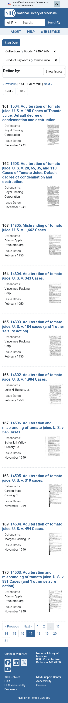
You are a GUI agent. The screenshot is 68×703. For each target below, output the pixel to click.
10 (24, 91)
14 (6, 633)
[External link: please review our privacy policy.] (8, 662)
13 (58, 626)
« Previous (9, 84)
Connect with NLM (16, 653)
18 (38, 633)
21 (6, 641)
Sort (8, 91)
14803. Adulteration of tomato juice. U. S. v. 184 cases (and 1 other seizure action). (33, 326)
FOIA (7, 681)
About (16, 31)
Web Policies (12, 677)
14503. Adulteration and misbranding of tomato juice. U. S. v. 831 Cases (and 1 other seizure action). (33, 579)
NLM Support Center (48, 677)
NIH (28, 697)
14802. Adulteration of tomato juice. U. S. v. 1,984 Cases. (32, 377)
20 (55, 633)
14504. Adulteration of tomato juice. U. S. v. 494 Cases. (32, 526)
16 (22, 633)
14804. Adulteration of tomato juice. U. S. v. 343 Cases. (32, 275)
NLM (20, 697)
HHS (35, 697)
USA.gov (45, 697)
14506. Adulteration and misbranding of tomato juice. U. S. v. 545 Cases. (33, 427)
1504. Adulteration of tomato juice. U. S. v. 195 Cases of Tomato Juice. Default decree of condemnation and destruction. (32, 113)
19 (47, 633)
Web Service (50, 31)
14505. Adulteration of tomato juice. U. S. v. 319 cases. (32, 478)
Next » (48, 84)
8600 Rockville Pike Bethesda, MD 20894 (48, 661)
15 (14, 633)
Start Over (11, 43)
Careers (41, 685)
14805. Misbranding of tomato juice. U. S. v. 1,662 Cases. (32, 227)
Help (31, 31)
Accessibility (43, 681)
